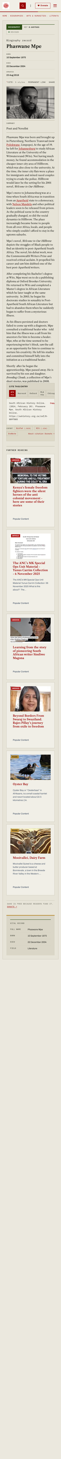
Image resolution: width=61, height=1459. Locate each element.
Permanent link (37, 82)
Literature (55, 16)
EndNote (12, 434)
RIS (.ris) (41, 428)
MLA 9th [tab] (42, 393)
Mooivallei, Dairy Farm (29, 858)
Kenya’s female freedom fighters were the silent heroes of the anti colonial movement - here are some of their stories (30, 496)
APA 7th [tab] (12, 393)
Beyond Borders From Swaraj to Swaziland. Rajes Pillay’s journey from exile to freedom (28, 721)
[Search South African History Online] (23, 6)
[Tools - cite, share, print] (30, 5)
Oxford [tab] (33, 393)
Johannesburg (27, 148)
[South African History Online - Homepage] (6, 5)
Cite (15, 82)
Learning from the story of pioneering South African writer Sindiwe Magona (29, 653)
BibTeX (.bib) (23, 428)
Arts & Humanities (36, 16)
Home (5, 16)
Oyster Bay (20, 784)
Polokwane (13, 144)
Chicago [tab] (52, 393)
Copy (52, 403)
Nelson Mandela (22, 204)
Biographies (16, 16)
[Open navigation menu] (55, 5)
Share (52, 82)
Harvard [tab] (22, 393)
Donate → (12, 906)
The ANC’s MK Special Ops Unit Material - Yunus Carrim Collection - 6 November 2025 (30, 568)
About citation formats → (41, 434)
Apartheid (22, 200)
